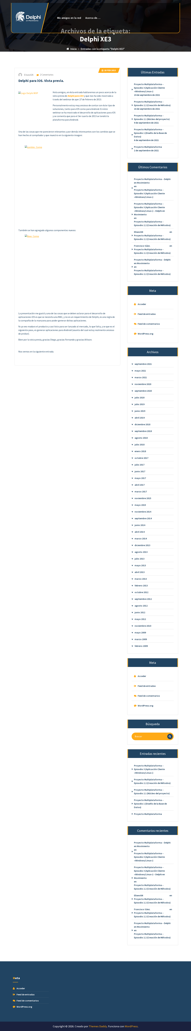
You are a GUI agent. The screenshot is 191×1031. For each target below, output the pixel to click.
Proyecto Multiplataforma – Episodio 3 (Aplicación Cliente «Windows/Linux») (149, 88)
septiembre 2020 (143, 390)
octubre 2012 (141, 592)
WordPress (131, 1026)
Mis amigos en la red (69, 18)
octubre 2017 (141, 457)
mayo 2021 (140, 370)
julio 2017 (139, 464)
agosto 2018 (141, 437)
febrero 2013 (141, 585)
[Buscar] (170, 736)
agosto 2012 (141, 605)
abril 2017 (140, 484)
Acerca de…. (92, 18)
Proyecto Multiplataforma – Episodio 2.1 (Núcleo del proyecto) (152, 117)
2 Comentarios (46, 74)
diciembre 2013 (142, 545)
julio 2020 (139, 397)
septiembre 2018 (143, 431)
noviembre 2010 (143, 625)
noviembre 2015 (143, 498)
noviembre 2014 (143, 511)
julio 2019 (139, 404)
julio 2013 (139, 558)
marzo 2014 (141, 538)
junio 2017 (140, 471)
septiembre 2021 (143, 363)
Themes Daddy (98, 1026)
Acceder (142, 304)
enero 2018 (140, 451)
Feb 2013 (110, 70)
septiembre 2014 (143, 518)
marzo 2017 (141, 491)
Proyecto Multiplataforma (148, 146)
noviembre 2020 (143, 384)
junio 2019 (140, 410)
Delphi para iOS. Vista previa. (41, 80)
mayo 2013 (140, 565)
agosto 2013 (141, 551)
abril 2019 (140, 417)
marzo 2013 (141, 578)
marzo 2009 (141, 639)
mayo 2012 (140, 619)
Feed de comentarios (149, 323)
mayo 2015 (140, 504)
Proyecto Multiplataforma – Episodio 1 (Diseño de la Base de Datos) (150, 133)
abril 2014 (140, 531)
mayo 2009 (140, 632)
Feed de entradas (147, 313)
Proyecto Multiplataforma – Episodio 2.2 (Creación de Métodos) (152, 103)
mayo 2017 (140, 478)
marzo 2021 (141, 377)
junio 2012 (140, 612)
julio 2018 (139, 444)
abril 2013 (140, 572)
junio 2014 (140, 525)
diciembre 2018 (142, 424)
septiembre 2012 (143, 598)
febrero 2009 (141, 645)
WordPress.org (145, 333)
